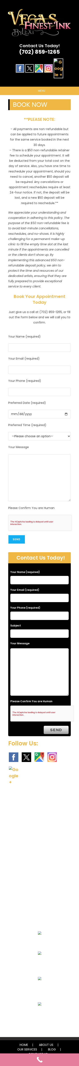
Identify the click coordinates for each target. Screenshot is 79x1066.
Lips (39, 989)
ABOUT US (46, 1045)
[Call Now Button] (39, 1059)
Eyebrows (39, 963)
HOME (24, 1045)
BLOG (52, 1049)
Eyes (39, 943)
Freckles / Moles (40, 1014)
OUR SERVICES (27, 1049)
